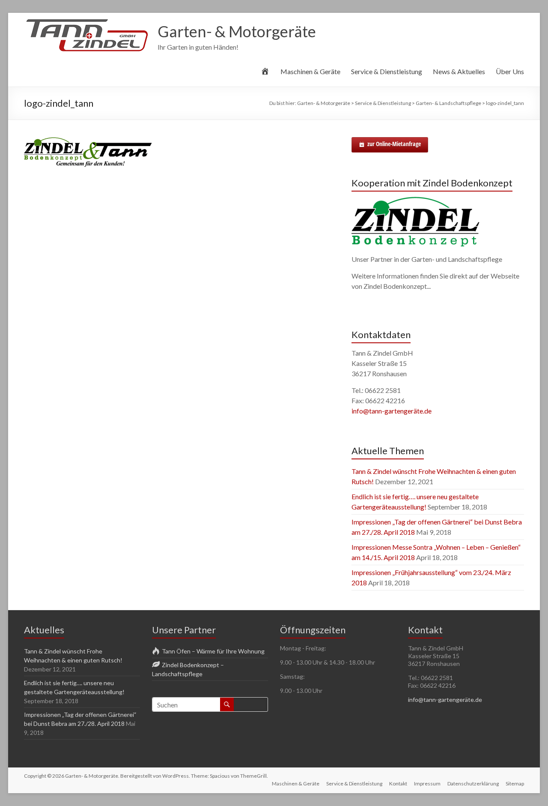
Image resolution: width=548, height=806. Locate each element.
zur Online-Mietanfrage (394, 144)
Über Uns (510, 71)
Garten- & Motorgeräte (237, 31)
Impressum (427, 783)
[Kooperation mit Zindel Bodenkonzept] (415, 200)
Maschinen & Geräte (310, 71)
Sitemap (515, 783)
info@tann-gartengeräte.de (391, 411)
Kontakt (398, 783)
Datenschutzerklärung (473, 783)
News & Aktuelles (459, 71)
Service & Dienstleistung (386, 71)
